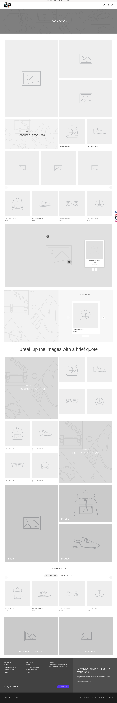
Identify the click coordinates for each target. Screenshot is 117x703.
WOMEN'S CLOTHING (10, 667)
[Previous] (93, 269)
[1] (69, 262)
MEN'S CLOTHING (9, 670)
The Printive (86, 697)
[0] (48, 237)
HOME (6, 664)
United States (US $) (12, 697)
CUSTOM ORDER (9, 675)
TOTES (6, 672)
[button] (47, 5)
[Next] (110, 187)
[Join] (111, 681)
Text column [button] (53, 662)
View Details (94, 264)
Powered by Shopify (106, 697)
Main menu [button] (7, 662)
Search (96, 697)
